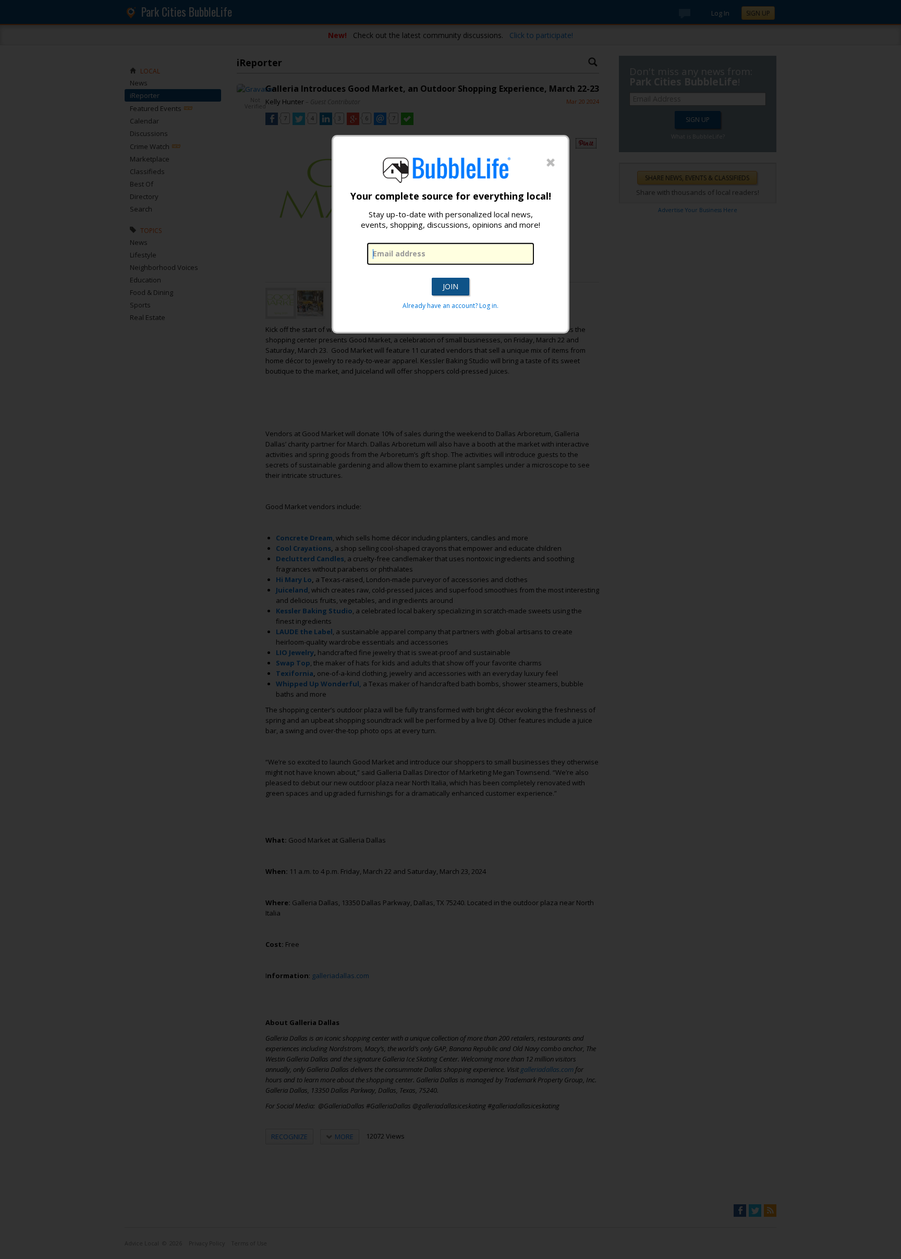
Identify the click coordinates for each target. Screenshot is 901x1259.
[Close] (550, 163)
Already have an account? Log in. (450, 305)
